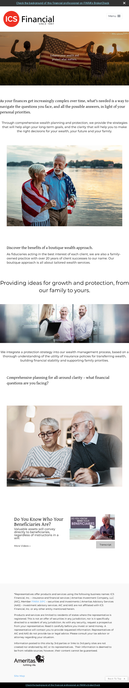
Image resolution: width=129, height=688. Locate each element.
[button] (114, 16)
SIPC (42, 601)
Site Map (19, 675)
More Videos (22, 546)
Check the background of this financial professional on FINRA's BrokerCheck (62, 3)
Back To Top (115, 678)
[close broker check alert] (124, 3)
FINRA (35, 601)
